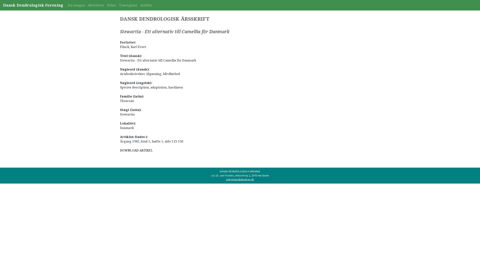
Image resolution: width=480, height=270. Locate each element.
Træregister (128, 5)
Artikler (146, 5)
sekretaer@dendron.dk (240, 179)
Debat (111, 5)
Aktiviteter (96, 5)
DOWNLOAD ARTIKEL (136, 150)
